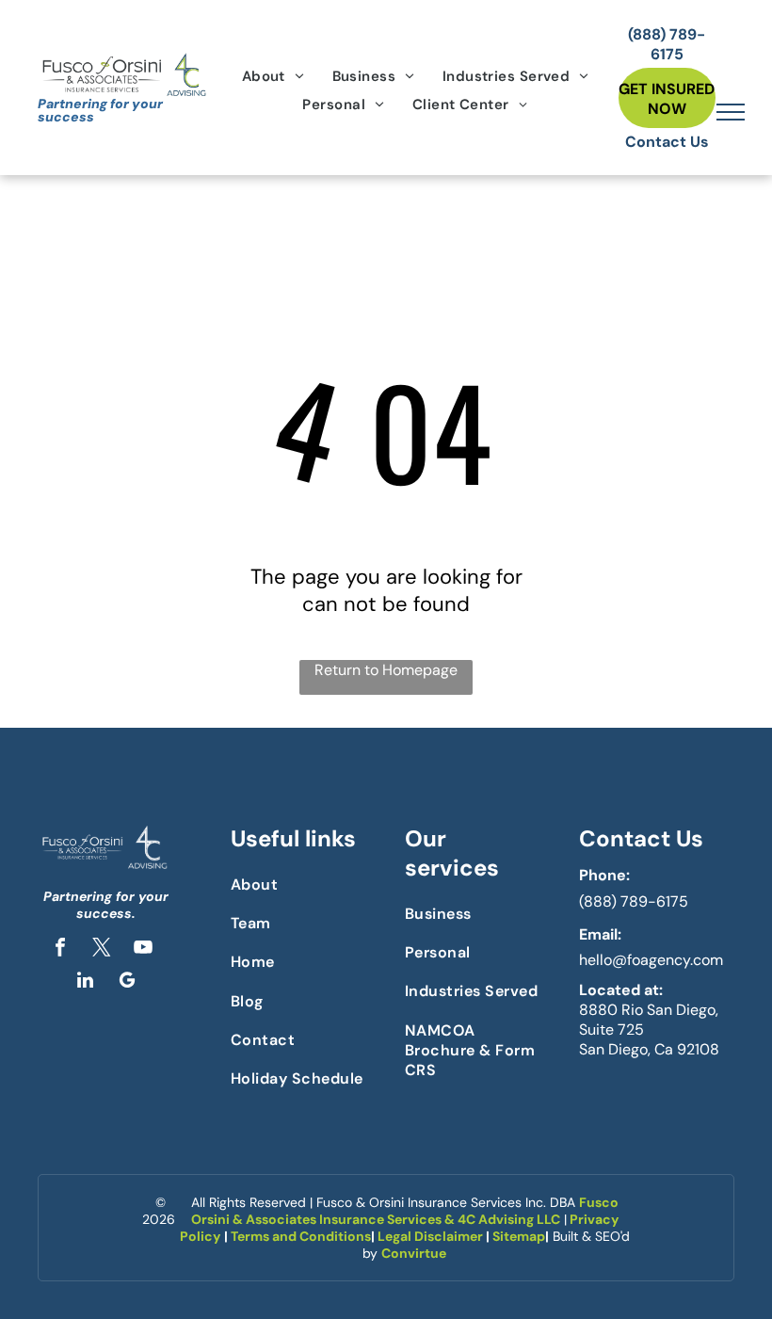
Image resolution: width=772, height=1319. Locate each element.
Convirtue (413, 1253)
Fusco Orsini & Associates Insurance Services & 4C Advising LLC (405, 1211)
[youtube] (143, 949)
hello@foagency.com (651, 960)
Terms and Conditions (301, 1236)
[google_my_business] (127, 982)
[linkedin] (86, 982)
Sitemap (518, 1236)
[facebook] (60, 949)
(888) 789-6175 (633, 901)
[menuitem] (273, 76)
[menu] (730, 112)
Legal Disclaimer (430, 1236)
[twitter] (102, 949)
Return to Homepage (386, 670)
